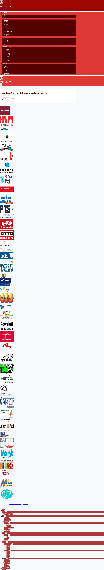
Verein (3, 516)
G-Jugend (7, 60)
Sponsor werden (6, 73)
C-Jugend (7, 50)
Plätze (7, 27)
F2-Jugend (8, 57)
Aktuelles (3, 512)
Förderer (5, 70)
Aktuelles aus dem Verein (8, 15)
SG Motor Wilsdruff (7, 544)
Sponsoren (4, 558)
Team (7, 40)
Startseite (5, 12)
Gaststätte (5, 32)
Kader (7, 41)
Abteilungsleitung (6, 21)
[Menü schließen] (0, 508)
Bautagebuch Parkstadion (8, 514)
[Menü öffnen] (1, 84)
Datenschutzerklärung (18, 504)
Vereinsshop (5, 74)
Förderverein (6, 71)
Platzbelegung (8, 28)
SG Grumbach (6, 550)
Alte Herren (6, 44)
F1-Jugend (8, 56)
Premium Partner (6, 67)
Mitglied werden (6, 34)
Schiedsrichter (6, 24)
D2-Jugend (8, 53)
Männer (3, 533)
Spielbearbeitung (25, 504)
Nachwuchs (4, 542)
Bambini (7, 61)
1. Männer (6, 535)
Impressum (12, 504)
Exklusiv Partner (6, 66)
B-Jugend (7, 49)
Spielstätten (6, 523)
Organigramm (6, 20)
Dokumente (6, 35)
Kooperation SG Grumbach (8, 31)
